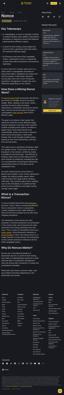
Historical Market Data (54, 308)
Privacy (4, 314)
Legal (3, 309)
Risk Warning (5, 323)
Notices (4, 325)
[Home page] (26, 3)
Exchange (20, 297)
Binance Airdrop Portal (54, 339)
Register (54, 3)
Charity (19, 325)
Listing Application (38, 301)
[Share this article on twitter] (43, 17)
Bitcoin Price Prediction (39, 332)
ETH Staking (21, 318)
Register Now (52, 110)
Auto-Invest (21, 316)
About (3, 297)
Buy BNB (35, 344)
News (3, 304)
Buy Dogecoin (37, 349)
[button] (60, 3)
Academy (20, 309)
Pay (19, 302)
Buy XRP (35, 347)
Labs (34, 308)
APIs (49, 332)
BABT (19, 321)
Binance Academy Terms (26, 386)
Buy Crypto (21, 300)
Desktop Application (7, 330)
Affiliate (50, 297)
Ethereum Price (37, 325)
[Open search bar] (47, 3)
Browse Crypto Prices (39, 321)
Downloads (5, 328)
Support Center (52, 324)
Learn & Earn (36, 318)
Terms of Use (9, 386)
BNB (49, 302)
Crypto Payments (22, 304)
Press (3, 307)
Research (20, 323)
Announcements (6, 302)
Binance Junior (22, 307)
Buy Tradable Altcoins (39, 354)
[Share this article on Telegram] (54, 17)
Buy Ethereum (37, 351)
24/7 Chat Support (53, 321)
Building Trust (5, 316)
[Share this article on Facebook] (48, 17)
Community (5, 321)
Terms (3, 311)
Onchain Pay (36, 310)
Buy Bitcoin (36, 342)
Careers (4, 300)
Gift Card (20, 311)
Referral (50, 300)
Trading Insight (52, 311)
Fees (49, 330)
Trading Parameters (53, 337)
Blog (3, 318)
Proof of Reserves (53, 313)
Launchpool (21, 314)
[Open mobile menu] (60, 3)
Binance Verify (52, 335)
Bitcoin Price (36, 323)
